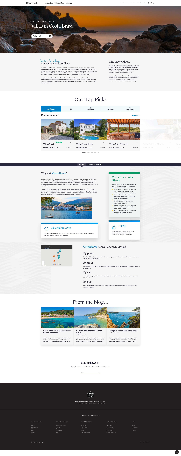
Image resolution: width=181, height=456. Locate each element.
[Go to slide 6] (91, 152)
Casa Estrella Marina (153, 144)
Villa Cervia (49, 144)
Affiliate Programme (111, 432)
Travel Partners (110, 429)
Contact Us (143, 3)
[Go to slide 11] (98, 152)
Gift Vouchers (84, 429)
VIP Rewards (84, 427)
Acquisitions (109, 430)
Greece (33, 432)
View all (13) (135, 115)
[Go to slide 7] (92, 152)
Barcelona (43, 81)
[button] (177, 452)
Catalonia (44, 21)
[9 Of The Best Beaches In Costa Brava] (90, 326)
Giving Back (59, 430)
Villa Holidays (59, 3)
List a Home (132, 3)
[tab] (51, 108)
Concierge (69, 3)
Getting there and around (95, 164)
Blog (57, 432)
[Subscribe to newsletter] (99, 372)
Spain (38, 21)
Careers (58, 434)
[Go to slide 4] (88, 152)
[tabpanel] (90, 135)
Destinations (49, 3)
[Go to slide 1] (83, 152)
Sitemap (134, 430)
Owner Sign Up (110, 427)
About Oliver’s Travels (61, 425)
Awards (58, 427)
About (138, 3)
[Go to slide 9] (95, 152)
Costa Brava (51, 21)
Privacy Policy (135, 427)
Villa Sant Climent (118, 144)
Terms (133, 425)
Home (32, 21)
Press (57, 429)
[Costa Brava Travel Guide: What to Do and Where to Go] (57, 326)
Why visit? (82, 164)
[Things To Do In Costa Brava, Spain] (123, 326)
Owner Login (109, 425)
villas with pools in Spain (85, 81)
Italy (32, 429)
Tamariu (69, 75)
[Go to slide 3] (87, 152)
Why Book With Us (85, 432)
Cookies (133, 429)
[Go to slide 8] (94, 152)
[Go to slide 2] (85, 152)
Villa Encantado (84, 144)
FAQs (82, 430)
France (32, 425)
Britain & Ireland (34, 427)
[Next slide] (72, 129)
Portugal (33, 434)
